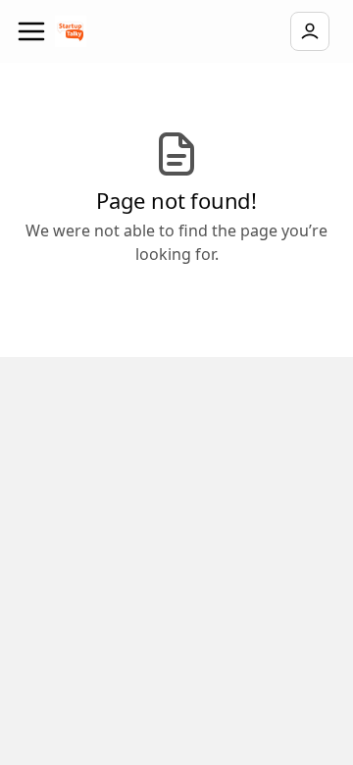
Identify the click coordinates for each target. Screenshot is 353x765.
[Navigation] (31, 31)
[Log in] (309, 31)
